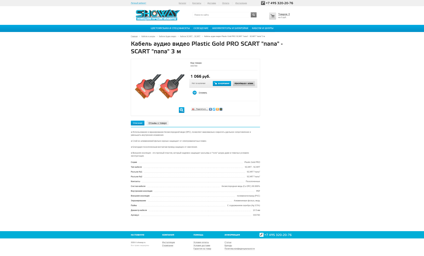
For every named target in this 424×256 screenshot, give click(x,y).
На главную (137, 235)
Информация (232, 235)
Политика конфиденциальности (240, 249)
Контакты (196, 3)
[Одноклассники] (217, 109)
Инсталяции (241, 3)
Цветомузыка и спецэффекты (170, 28)
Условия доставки (201, 245)
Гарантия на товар (202, 249)
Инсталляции (168, 242)
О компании (167, 245)
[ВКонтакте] (210, 109)
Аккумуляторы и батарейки (230, 28)
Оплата (225, 3)
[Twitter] (214, 109)
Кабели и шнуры (262, 28)
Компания (168, 235)
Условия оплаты (201, 242)
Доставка (211, 3)
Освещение (201, 28)
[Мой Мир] (221, 109)
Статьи (228, 242)
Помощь (198, 235)
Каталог (182, 3)
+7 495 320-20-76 (279, 3)
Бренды (228, 245)
